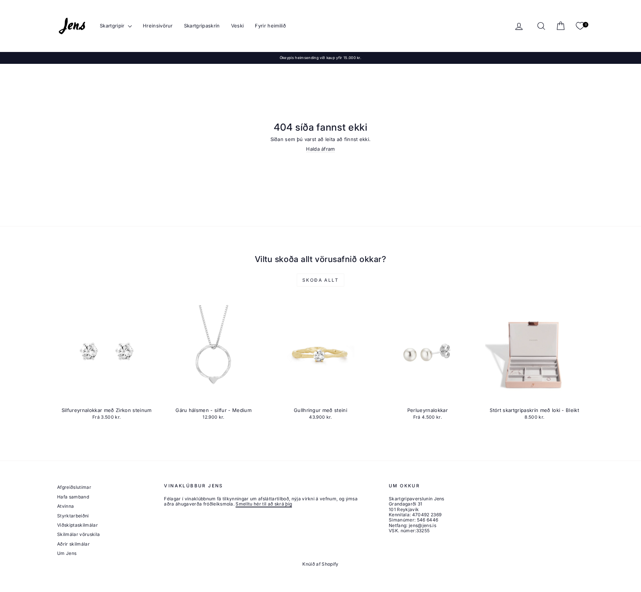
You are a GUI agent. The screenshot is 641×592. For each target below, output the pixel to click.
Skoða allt (320, 280)
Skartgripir (113, 26)
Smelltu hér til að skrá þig (264, 504)
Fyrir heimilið (270, 26)
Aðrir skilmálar (73, 544)
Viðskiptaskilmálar (77, 525)
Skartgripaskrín (202, 26)
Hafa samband (73, 497)
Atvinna (65, 506)
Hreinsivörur (158, 26)
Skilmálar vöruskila (78, 534)
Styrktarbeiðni (73, 516)
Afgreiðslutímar (74, 487)
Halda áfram (320, 149)
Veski (237, 26)
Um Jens (66, 553)
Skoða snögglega (106, 396)
